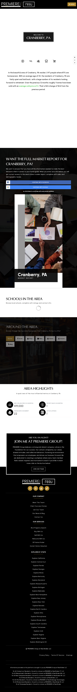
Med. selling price (23, 403)
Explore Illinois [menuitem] (38, 573)
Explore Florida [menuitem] (38, 565)
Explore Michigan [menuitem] (38, 587)
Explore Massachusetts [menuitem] (38, 584)
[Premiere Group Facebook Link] (30, 488)
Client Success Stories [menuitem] (38, 506)
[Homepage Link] (18, 4)
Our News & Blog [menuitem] (38, 513)
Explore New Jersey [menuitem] (38, 598)
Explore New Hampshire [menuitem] (38, 594)
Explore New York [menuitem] (38, 602)
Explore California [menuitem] (38, 558)
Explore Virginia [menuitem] (38, 635)
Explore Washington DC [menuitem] (38, 642)
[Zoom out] (74, 60)
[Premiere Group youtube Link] (41, 488)
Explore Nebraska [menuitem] (38, 591)
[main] (38, 213)
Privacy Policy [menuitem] (44, 655)
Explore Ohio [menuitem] (38, 613)
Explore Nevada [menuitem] (38, 605)
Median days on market (21, 411)
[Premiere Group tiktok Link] (47, 488)
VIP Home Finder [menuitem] (38, 542)
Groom (62, 338)
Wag (11, 344)
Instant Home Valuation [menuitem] (38, 546)
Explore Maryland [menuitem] (38, 580)
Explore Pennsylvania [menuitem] (38, 616)
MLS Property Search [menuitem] (38, 528)
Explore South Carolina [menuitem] (38, 624)
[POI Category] (23, 61)
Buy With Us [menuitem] (38, 531)
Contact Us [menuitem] (38, 517)
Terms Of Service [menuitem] (57, 655)
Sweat (51, 338)
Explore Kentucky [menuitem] (38, 576)
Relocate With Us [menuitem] (38, 539)
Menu (72, 4)
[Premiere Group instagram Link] (35, 488)
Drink (20, 338)
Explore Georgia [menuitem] (38, 569)
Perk (41, 338)
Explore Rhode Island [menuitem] (38, 620)
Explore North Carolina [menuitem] (38, 609)
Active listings (51, 411)
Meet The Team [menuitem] (38, 502)
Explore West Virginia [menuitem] (38, 638)
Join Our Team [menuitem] (38, 510)
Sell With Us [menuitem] (38, 535)
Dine (10, 338)
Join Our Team (38, 469)
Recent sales (55, 403)
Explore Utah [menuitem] (38, 631)
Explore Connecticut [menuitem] (38, 562)
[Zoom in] (74, 57)
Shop (30, 338)
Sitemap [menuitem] (69, 655)
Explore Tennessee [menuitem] (38, 627)
